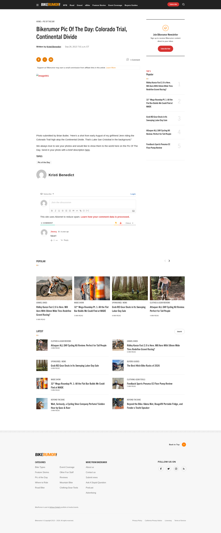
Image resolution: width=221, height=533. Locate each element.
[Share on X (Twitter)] (44, 59)
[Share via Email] (51, 59)
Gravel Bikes (41, 302)
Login (133, 194)
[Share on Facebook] (38, 59)
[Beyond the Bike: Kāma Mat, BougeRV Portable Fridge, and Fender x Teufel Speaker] (118, 403)
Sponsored (117, 302)
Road (72, 5)
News (125, 302)
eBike (87, 5)
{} (84, 210)
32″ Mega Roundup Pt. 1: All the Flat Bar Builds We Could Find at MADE (159, 103)
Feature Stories (99, 5)
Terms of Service (180, 520)
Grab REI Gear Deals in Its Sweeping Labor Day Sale (75, 365)
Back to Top (174, 445)
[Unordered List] (70, 210)
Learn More (111, 68)
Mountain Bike (66, 482)
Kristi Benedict (54, 47)
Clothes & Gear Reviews (160, 302)
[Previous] (165, 261)
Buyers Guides (131, 5)
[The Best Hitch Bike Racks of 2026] (118, 365)
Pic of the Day (44, 162)
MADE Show (79, 302)
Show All (179, 331)
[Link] (80, 210)
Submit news (92, 477)
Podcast (89, 488)
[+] (87, 210)
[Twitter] (168, 468)
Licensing (168, 520)
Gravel (79, 5)
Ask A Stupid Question (96, 482)
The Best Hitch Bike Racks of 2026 (143, 365)
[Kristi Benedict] (41, 176)
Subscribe (173, 4)
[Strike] (62, 210)
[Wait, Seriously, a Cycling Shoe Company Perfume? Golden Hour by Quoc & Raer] (42, 403)
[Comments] (128, 60)
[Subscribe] (183, 468)
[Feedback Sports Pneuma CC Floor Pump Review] (118, 383)
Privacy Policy (137, 520)
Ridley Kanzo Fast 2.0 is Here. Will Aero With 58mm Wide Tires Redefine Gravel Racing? (159, 86)
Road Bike (40, 488)
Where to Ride (41, 482)
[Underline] (59, 210)
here (87, 150)
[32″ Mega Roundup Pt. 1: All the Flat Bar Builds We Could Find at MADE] (92, 288)
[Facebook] (160, 468)
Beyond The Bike (58, 399)
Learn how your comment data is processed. (105, 217)
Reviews (64, 477)
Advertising (91, 493)
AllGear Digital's (55, 507)
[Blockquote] (73, 210)
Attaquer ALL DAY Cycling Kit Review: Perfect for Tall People (79, 345)
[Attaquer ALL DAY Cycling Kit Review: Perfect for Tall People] (168, 288)
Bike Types (40, 467)
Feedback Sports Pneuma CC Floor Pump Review (149, 383)
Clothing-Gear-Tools (136, 379)
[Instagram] (175, 468)
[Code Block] (77, 210)
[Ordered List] (66, 210)
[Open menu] (37, 5)
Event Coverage (115, 5)
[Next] (169, 261)
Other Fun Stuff (66, 472)
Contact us (91, 472)
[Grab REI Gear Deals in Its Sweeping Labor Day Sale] (130, 288)
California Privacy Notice (153, 520)
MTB (65, 5)
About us (90, 467)
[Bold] (52, 210)
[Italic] (55, 210)
